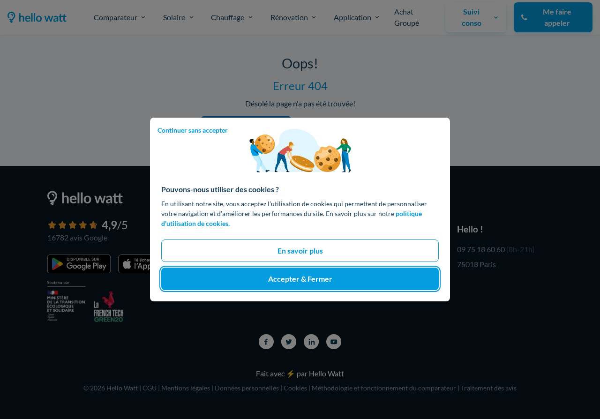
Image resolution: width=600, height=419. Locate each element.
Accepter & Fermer (300, 278)
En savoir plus (300, 250)
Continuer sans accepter (193, 130)
